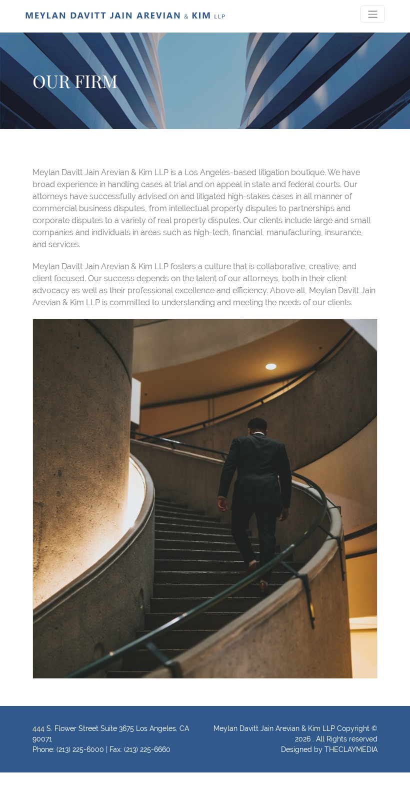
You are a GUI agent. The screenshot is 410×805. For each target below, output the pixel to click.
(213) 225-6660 (147, 749)
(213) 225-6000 (80, 749)
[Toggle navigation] (372, 14)
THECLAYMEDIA (351, 749)
